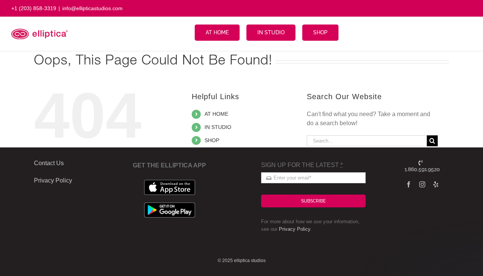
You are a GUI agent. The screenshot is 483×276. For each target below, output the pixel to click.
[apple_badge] (169, 182)
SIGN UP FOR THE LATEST (302, 165)
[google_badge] (169, 205)
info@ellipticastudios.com (92, 8)
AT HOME (216, 114)
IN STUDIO (218, 127)
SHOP (212, 140)
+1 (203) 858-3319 (33, 8)
